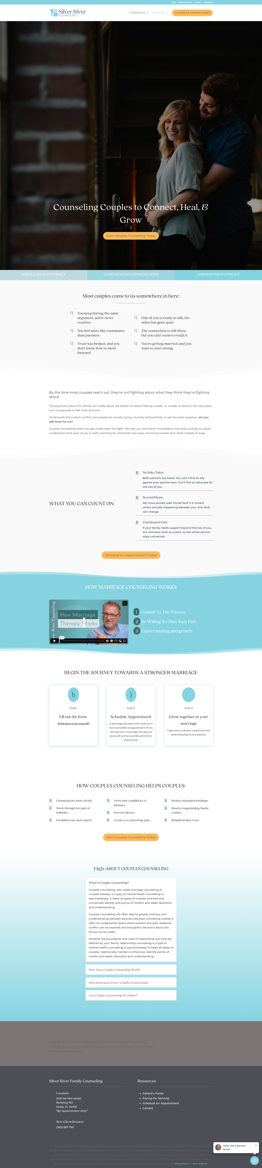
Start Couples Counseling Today (131, 236)
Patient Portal (185, 2)
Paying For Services (156, 1098)
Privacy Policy (181, 1164)
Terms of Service (200, 1164)
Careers (197, 2)
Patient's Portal (153, 1093)
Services (158, 13)
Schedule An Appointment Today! (131, 555)
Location (62, 1093)
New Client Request (70, 1121)
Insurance (208, 2)
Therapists (137, 13)
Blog (174, 2)
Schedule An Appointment (161, 1103)
